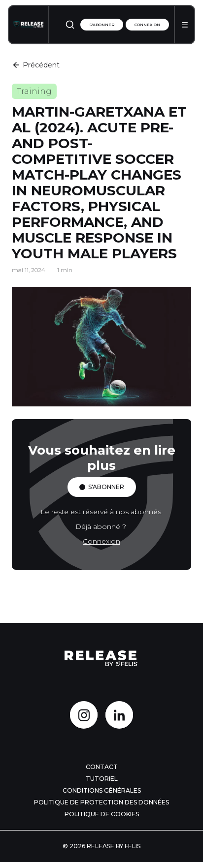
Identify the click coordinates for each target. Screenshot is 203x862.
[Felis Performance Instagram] (84, 715)
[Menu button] (185, 25)
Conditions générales (102, 790)
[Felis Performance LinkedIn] (119, 715)
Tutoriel (102, 778)
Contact (102, 766)
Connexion (147, 24)
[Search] (70, 25)
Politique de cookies (102, 814)
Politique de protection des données (101, 802)
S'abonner (101, 24)
